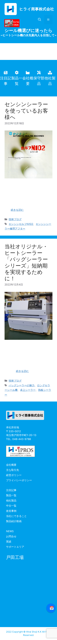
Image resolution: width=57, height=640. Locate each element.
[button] (39, 19)
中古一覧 (11, 505)
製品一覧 (11, 495)
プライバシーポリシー (19, 480)
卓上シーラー (28, 389)
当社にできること (16, 516)
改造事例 (11, 510)
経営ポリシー (14, 475)
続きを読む (17, 209)
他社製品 (11, 500)
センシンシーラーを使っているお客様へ (26, 110)
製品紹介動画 (14, 521)
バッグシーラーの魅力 (22, 385)
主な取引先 (12, 469)
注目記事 (11, 490)
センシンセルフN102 (21, 224)
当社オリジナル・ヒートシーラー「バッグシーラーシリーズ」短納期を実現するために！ (26, 262)
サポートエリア (15, 546)
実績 (8, 541)
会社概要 (11, 464)
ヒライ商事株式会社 (36, 9)
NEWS (10, 531)
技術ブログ (15, 219)
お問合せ (11, 536)
